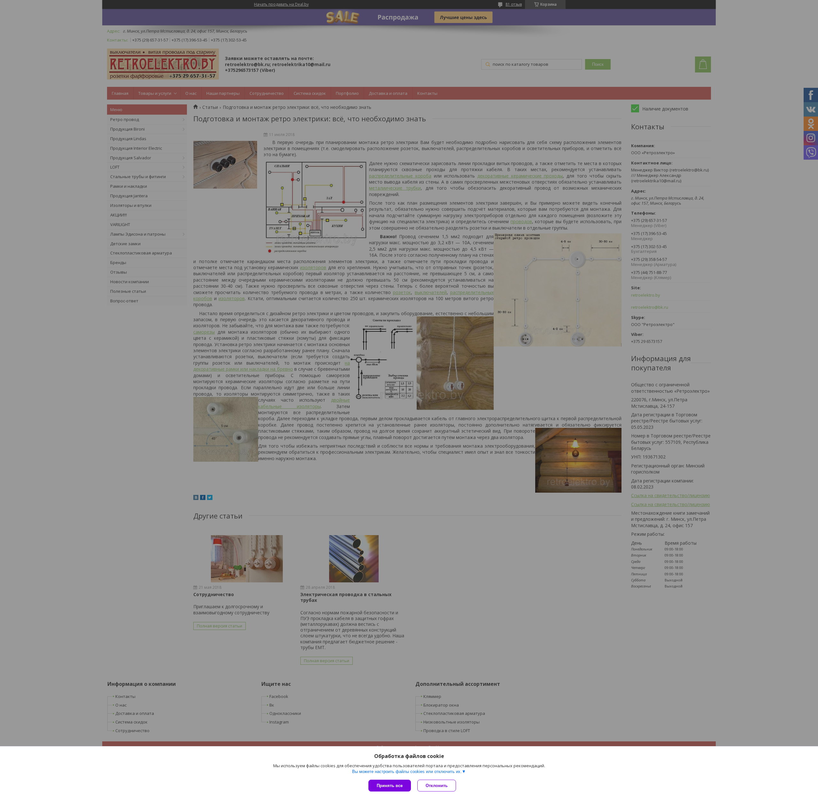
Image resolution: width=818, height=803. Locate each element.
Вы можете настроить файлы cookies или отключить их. (407, 771)
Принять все (390, 785)
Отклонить (437, 785)
